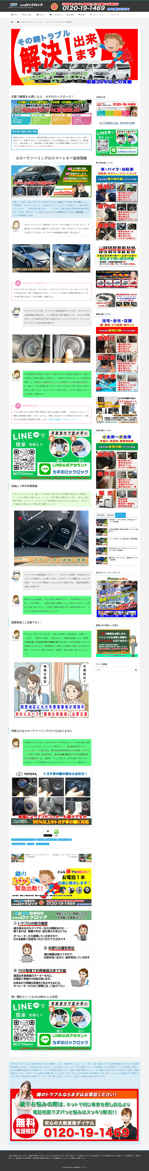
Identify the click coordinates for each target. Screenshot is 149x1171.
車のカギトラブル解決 (64, 839)
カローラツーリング (43, 844)
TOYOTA (31, 844)
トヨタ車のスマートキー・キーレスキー (23, 839)
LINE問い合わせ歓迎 (19, 844)
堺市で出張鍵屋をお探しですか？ (46, 839)
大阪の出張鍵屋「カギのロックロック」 (64, 419)
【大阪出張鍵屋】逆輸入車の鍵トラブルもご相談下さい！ (123, 530)
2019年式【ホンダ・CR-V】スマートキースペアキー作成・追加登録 (123, 549)
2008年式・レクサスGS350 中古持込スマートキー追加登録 (123, 521)
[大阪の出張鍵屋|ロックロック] (26, 5)
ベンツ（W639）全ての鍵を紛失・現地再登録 (123, 539)
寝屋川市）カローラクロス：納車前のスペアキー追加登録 (123, 559)
